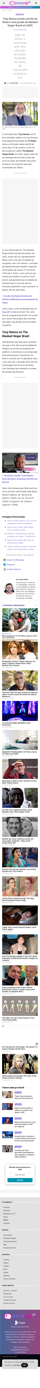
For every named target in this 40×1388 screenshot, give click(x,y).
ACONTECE (5, 1254)
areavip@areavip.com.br (20, 1350)
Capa (3, 10)
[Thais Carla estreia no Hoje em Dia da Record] (7, 1094)
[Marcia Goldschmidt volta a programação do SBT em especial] (7, 1120)
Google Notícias (14, 569)
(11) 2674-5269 (20, 1352)
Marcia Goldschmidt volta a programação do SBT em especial (25, 1124)
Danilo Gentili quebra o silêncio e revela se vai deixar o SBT (24, 1110)
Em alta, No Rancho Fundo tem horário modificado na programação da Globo (20, 299)
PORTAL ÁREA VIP (8, 1285)
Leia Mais (16, 1365)
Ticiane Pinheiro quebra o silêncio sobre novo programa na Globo (21, 547)
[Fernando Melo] (5, 83)
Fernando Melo (13, 83)
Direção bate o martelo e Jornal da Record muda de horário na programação (25, 1138)
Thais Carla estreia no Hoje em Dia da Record (24, 1097)
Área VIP (6, 312)
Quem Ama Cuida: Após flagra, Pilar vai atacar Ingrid (20, 528)
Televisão (9, 10)
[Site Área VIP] (20, 3)
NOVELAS (5, 1230)
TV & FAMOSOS (7, 1202)
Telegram (11, 564)
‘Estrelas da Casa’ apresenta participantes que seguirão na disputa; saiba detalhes (24, 1153)
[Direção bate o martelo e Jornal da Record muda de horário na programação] (7, 1134)
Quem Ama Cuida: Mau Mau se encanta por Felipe (20, 541)
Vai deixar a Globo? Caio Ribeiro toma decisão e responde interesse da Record (19, 478)
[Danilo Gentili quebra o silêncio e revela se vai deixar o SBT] (7, 1106)
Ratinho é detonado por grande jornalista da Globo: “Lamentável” (21, 535)
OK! (24, 1365)
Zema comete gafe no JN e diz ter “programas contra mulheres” (22, 522)
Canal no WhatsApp (15, 560)
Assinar (20, 1180)
